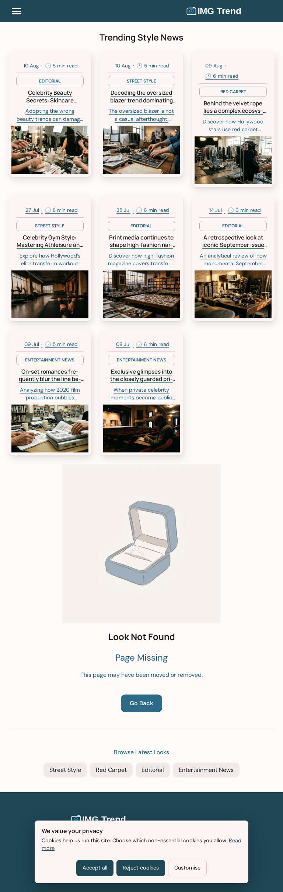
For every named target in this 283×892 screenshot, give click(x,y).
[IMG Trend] (230, 11)
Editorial (153, 770)
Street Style (65, 770)
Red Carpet (111, 770)
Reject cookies (141, 867)
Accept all (95, 867)
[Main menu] (16, 11)
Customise (187, 867)
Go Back (141, 703)
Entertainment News (206, 770)
